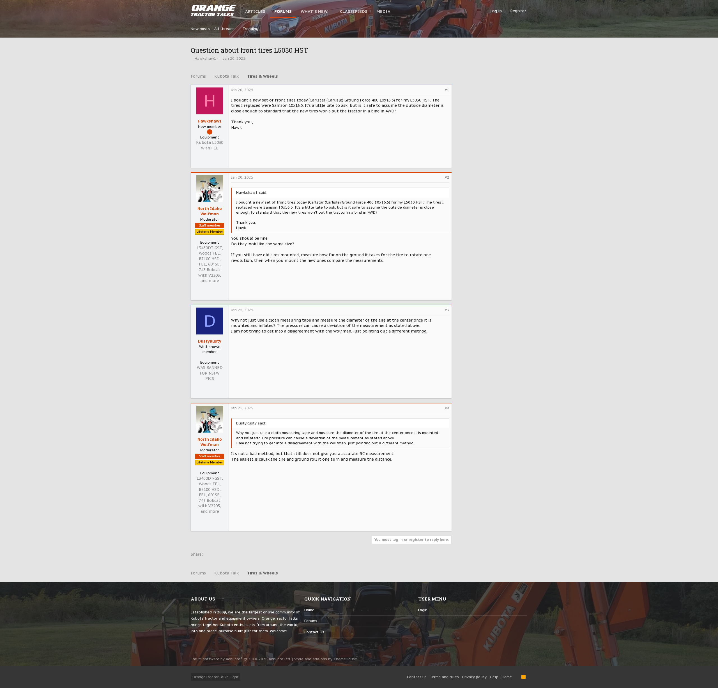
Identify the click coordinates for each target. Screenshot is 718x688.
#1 (447, 89)
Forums (310, 620)
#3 (447, 310)
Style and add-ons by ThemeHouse (325, 659)
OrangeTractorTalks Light (215, 677)
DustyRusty (209, 341)
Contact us (314, 632)
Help (494, 677)
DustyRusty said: (251, 423)
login (422, 610)
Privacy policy (474, 677)
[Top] (517, 677)
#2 (447, 177)
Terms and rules (444, 677)
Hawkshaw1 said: (251, 192)
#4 (447, 408)
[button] (332, 11)
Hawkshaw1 (205, 58)
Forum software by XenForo (241, 659)
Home (309, 610)
